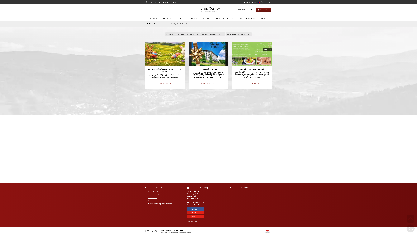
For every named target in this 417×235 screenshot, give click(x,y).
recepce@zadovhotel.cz (197, 202)
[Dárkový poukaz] (208, 54)
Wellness (181, 19)
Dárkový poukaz (208, 69)
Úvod (208, 9)
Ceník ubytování (153, 192)
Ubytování (153, 19)
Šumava (206, 19)
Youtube (194, 213)
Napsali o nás (152, 197)
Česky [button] (263, 2)
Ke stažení (151, 200)
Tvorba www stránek (267, 231)
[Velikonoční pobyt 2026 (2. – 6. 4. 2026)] (165, 54)
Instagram (195, 216)
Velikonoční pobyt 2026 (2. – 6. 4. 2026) (165, 70)
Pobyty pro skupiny (247, 19)
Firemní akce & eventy (224, 19)
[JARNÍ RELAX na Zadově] (252, 54)
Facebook (194, 209)
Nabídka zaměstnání (155, 195)
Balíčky (194, 19)
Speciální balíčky (162, 24)
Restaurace (167, 19)
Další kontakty (192, 221)
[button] (250, 2)
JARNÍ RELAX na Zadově (252, 69)
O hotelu (264, 19)
